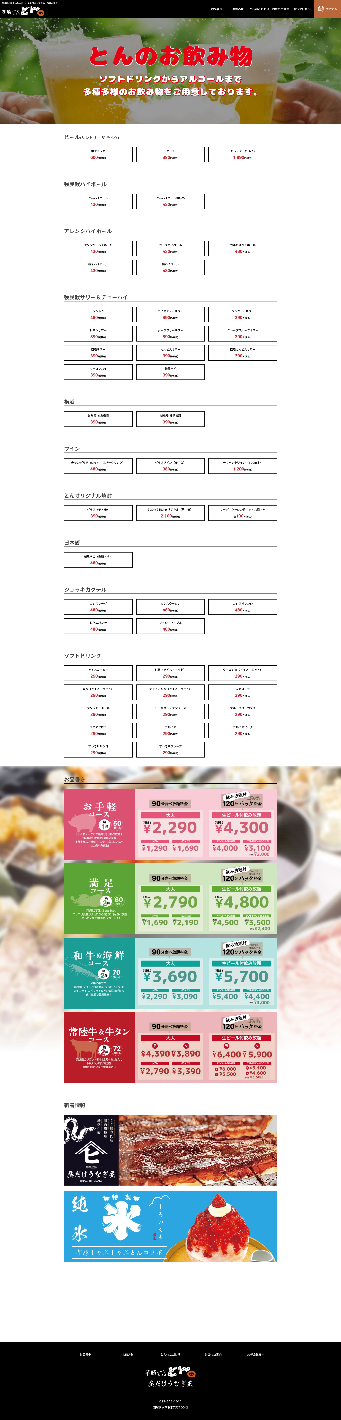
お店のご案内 (280, 9)
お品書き (216, 9)
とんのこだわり (259, 9)
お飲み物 (238, 9)
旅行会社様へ (301, 9)
